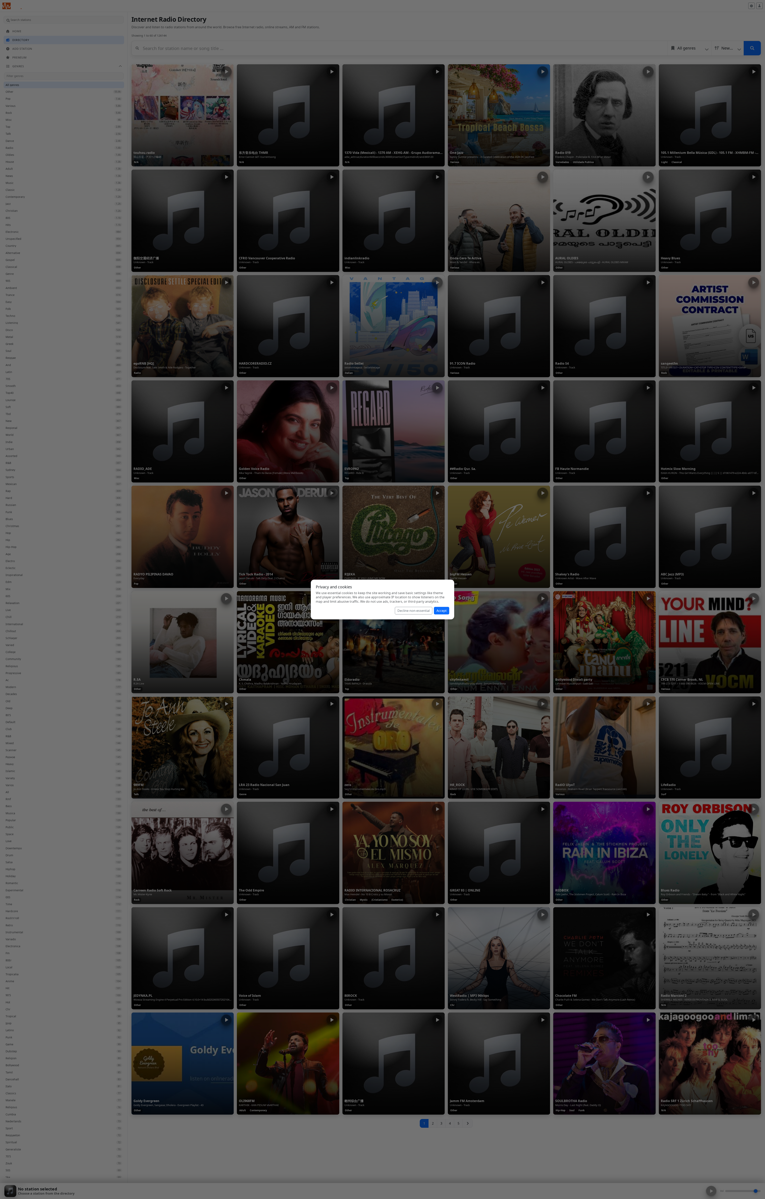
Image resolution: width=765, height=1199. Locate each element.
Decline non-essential (413, 610)
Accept (441, 610)
